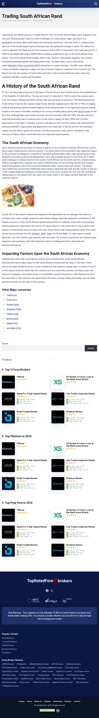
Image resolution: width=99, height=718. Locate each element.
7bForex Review (82, 682)
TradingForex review (10, 686)
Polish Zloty (11, 300)
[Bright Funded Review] (8, 422)
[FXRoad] (8, 388)
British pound (12, 318)
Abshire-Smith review (30, 671)
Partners (67, 701)
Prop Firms (6, 653)
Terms (29, 701)
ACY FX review (57, 664)
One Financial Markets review (50, 668)
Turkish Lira (11, 295)
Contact (77, 701)
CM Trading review (9, 668)
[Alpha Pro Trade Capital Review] (8, 404)
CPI (89, 69)
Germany (35, 233)
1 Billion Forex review (40, 682)
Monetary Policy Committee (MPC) (24, 65)
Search (5, 343)
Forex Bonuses (8, 638)
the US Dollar (84, 111)
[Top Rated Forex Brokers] (49, 3)
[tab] (48, 359)
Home (4, 21)
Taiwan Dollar (12, 314)
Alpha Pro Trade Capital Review (32, 393)
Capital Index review (10, 671)
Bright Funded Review (27, 411)
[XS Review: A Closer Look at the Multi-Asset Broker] (57, 388)
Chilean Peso (12, 323)
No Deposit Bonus (9, 649)
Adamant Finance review (62, 682)
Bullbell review (27, 679)
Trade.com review (27, 668)
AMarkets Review (73, 664)
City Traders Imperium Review (80, 393)
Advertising (57, 701)
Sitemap (47, 701)
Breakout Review (74, 411)
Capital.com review (64, 671)
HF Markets (21, 664)
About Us (38, 701)
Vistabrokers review (10, 679)
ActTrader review (82, 671)
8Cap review (24, 682)
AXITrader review (9, 675)
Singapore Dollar (13, 309)
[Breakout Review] (57, 422)
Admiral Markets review (39, 664)
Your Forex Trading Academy (19, 21)
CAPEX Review (8, 664)
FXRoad (20, 377)
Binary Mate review (62, 679)
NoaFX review (47, 671)
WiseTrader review (43, 679)
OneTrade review (72, 668)
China (49, 233)
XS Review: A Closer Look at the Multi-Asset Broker (80, 378)
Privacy (21, 701)
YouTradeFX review (27, 675)
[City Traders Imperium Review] (57, 404)
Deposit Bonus (8, 645)
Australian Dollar (13, 328)
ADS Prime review (9, 682)
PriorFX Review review (76, 675)
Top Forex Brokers (9, 642)
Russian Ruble (12, 304)
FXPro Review (58, 675)
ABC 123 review (79, 679)
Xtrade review (43, 675)
